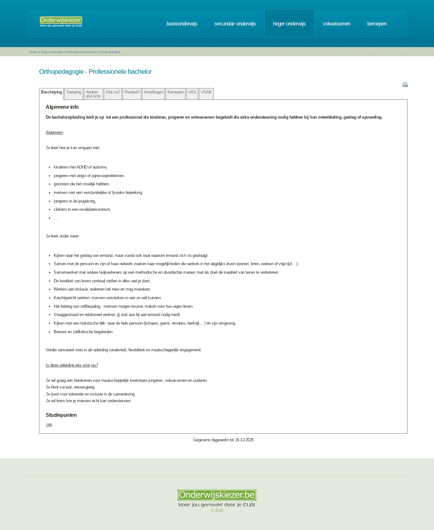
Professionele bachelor (81, 52)
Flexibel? (132, 92)
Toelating (73, 92)
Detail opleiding (110, 52)
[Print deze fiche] (405, 85)
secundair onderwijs (235, 23)
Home (33, 52)
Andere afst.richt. (94, 94)
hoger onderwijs (289, 23)
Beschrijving (51, 92)
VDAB (206, 92)
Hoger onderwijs (51, 52)
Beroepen (175, 92)
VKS (192, 92)
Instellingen (153, 92)
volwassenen (336, 23)
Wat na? (113, 92)
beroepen (377, 23)
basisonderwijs (181, 23)
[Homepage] (61, 23)
